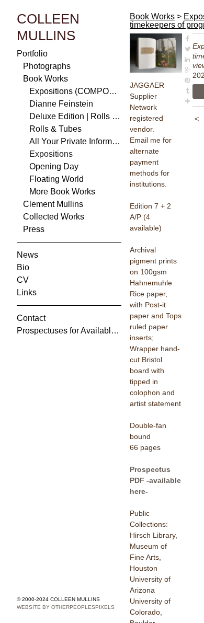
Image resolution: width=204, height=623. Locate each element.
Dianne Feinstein (61, 103)
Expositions (51, 153)
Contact (31, 318)
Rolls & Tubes (55, 128)
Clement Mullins (53, 204)
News (27, 254)
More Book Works (62, 191)
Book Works (45, 78)
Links (27, 292)
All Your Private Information (75, 141)
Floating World (56, 179)
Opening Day (53, 166)
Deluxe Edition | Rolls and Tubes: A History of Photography (75, 116)
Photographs (47, 66)
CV (23, 279)
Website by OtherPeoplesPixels (66, 607)
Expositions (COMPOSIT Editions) (75, 91)
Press (33, 229)
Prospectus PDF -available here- (155, 480)
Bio (23, 267)
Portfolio (32, 53)
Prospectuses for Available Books (69, 330)
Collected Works (53, 216)
